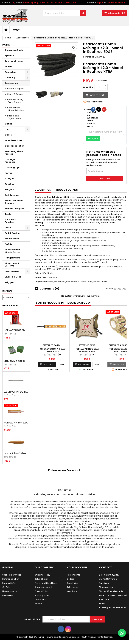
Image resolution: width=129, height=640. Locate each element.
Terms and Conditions (46, 583)
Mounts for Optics (14, 208)
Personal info (73, 574)
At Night (9, 178)
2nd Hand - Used (14, 61)
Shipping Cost (42, 595)
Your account (77, 567)
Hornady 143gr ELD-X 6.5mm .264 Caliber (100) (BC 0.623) (16, 422)
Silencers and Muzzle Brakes (12, 251)
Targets (9, 189)
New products (9, 591)
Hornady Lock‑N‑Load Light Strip (52, 350)
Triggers (9, 282)
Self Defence (12, 195)
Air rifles (9, 183)
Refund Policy (41, 578)
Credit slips (72, 583)
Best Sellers (10, 305)
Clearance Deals (14, 50)
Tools (8, 214)
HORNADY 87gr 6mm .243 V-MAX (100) (16, 330)
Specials (9, 55)
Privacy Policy (41, 591)
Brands (7, 290)
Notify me (93, 138)
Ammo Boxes (12, 238)
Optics (8, 123)
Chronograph (12, 167)
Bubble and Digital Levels (14, 117)
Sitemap (39, 603)
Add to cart (94, 95)
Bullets (8, 66)
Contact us (40, 599)
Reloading (10, 72)
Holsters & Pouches (10, 221)
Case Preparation (14, 145)
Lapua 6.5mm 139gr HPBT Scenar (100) (16, 453)
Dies (7, 129)
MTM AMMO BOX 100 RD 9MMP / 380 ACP (16, 361)
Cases (8, 134)
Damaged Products (10, 160)
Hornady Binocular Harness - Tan (87, 350)
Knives (8, 172)
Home (14, 29)
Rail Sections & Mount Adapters (15, 109)
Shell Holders (12, 271)
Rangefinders (12, 257)
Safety (8, 244)
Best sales (7, 595)
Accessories (11, 83)
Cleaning (10, 77)
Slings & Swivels (15, 94)
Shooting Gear (13, 276)
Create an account (116, 2)
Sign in (100, 2)
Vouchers (72, 591)
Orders (70, 578)
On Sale (6, 587)
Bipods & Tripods (16, 88)
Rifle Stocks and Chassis (14, 202)
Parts (8, 227)
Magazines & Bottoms (12, 264)
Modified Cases (13, 140)
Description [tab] (43, 190)
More (63, 364)
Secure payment (43, 587)
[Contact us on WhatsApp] (122, 633)
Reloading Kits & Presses (14, 152)
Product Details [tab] (66, 190)
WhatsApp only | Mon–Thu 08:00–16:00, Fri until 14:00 (49, 2)
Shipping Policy (42, 574)
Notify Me (105, 178)
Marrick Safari (9, 583)
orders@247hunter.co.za (112, 607)
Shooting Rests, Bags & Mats (15, 101)
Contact (6, 2)
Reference (88, 56)
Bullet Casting (12, 233)
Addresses (72, 587)
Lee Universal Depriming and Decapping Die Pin (16, 392)
